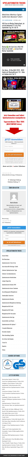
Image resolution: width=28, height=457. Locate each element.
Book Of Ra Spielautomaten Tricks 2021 (13, 411)
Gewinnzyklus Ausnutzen (7, 295)
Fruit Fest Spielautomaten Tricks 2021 (13, 381)
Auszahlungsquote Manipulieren (9, 292)
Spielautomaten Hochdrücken (9, 277)
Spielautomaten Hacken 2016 (9, 285)
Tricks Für (4, 343)
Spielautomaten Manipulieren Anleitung (11, 303)
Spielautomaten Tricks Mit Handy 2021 (13, 419)
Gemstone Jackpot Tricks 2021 (10, 391)
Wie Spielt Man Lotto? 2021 (10, 413)
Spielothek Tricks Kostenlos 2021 (11, 385)
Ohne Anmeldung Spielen (8, 335)
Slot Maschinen (5, 259)
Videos (3, 350)
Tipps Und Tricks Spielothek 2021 (11, 429)
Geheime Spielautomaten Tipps (9, 270)
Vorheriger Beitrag (15, 180)
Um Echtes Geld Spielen (7, 339)
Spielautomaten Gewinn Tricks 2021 (12, 445)
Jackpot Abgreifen (6, 281)
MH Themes (22, 455)
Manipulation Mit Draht (7, 306)
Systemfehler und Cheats (8, 321)
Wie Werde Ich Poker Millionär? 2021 (12, 409)
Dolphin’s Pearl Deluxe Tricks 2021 (12, 383)
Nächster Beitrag (13, 182)
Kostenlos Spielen (6, 332)
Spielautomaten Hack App (8, 317)
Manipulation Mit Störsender (9, 314)
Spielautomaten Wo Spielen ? (9, 324)
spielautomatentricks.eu (10, 209)
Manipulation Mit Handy (7, 310)
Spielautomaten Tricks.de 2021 (11, 403)
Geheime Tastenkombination (9, 274)
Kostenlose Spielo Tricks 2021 (10, 379)
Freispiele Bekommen (7, 328)
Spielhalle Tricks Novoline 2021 (11, 397)
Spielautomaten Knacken (8, 299)
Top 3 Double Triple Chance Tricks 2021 (13, 443)
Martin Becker (8, 20)
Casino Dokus (5, 256)
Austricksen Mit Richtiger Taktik (10, 266)
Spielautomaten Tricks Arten (9, 263)
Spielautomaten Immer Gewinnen (10, 288)
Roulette (4, 346)
